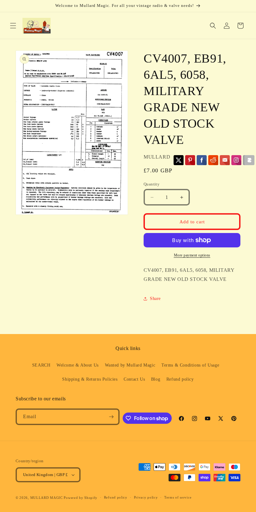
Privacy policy (146, 497)
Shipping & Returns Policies (89, 379)
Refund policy (180, 379)
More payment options (192, 255)
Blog (155, 379)
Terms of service (177, 497)
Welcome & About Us (78, 365)
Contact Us (134, 379)
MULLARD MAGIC (46, 497)
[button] (13, 26)
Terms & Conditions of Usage (190, 365)
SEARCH (41, 365)
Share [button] (155, 298)
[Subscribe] (111, 416)
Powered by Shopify (80, 497)
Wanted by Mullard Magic (130, 365)
